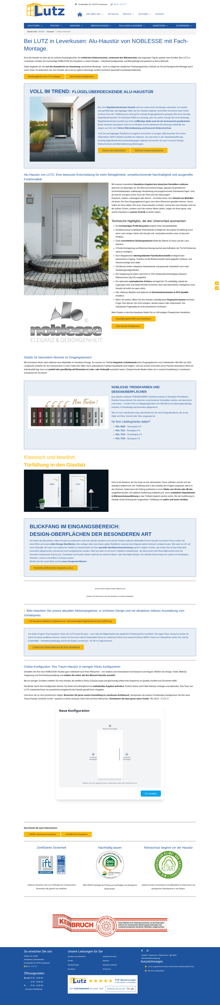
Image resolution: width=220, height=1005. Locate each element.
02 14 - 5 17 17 (120, 4)
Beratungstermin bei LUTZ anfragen (44, 76)
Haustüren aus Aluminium (77, 956)
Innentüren (71, 969)
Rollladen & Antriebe (110, 965)
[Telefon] (217, 283)
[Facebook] (142, 951)
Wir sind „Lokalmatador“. (156, 971)
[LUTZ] (45, 9)
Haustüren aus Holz (109, 956)
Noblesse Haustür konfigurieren (149, 150)
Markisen (106, 961)
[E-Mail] (217, 288)
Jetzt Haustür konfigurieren (82, 76)
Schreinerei (107, 969)
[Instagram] (147, 951)
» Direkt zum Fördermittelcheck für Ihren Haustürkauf (56, 647)
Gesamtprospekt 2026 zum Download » (133, 319)
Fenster (70, 961)
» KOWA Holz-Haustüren (76, 834)
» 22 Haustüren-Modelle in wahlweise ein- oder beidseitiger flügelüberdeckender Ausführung (70, 621)
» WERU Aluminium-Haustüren (42, 834)
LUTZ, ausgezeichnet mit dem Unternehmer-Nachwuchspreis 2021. (171, 966)
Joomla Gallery (100, 589)
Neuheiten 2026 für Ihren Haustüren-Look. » (53, 568)
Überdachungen (73, 965)
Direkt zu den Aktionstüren (114, 150)
